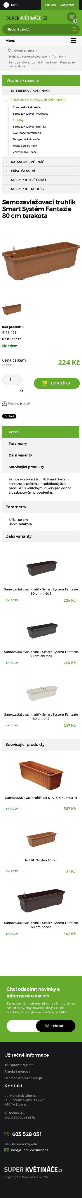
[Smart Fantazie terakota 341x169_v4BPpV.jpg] (41, 261)
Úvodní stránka (24, 50)
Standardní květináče (26, 107)
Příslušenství (23, 171)
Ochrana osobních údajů (23, 1078)
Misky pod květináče (29, 180)
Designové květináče (26, 139)
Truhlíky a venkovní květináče (28, 56)
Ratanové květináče (28, 162)
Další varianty (20, 455)
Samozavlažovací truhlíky (29, 126)
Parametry (18, 443)
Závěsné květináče (25, 152)
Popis (14, 432)
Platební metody (17, 1072)
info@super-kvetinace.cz (29, 1150)
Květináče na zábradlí (27, 133)
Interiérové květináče (30, 91)
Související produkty (26, 467)
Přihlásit (50, 5)
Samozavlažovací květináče (30, 113)
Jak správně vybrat (18, 1065)
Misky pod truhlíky (25, 145)
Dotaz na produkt (19, 403)
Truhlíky (57, 56)
